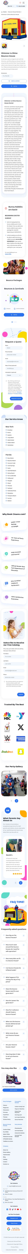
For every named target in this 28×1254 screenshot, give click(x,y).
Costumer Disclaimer (11, 1250)
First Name (5, 653)
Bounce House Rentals (14, 12)
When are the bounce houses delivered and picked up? (13, 1024)
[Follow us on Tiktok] (13, 1209)
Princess (5, 1112)
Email (6, 358)
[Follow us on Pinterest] (15, 1209)
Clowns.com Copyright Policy (14, 1244)
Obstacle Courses (7, 1136)
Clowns (5, 1105)
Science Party (6, 1119)
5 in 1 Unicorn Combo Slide (8, 1087)
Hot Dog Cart (18, 1115)
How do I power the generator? (12, 1002)
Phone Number (8, 352)
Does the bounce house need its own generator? (12, 991)
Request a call (14, 1218)
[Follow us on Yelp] (20, 1209)
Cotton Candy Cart (20, 1106)
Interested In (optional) (10, 372)
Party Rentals (18, 1124)
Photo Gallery (6, 1152)
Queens (9, 435)
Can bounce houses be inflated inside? (13, 969)
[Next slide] (24, 29)
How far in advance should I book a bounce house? (12, 1012)
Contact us (6, 1164)
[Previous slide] (4, 29)
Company (5, 1146)
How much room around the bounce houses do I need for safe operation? (12, 948)
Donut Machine (19, 1119)
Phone (4, 674)
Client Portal (14, 1223)
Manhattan (10, 445)
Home (5, 12)
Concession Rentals (18, 1102)
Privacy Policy (18, 393)
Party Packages (7, 1101)
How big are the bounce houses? (11, 936)
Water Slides (6, 1134)
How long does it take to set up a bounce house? (13, 1056)
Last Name (5, 661)
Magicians (6, 1107)
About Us (5, 1150)
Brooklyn (9, 430)
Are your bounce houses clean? (11, 1046)
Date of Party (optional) (10, 365)
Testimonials (6, 1154)
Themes (5, 1117)
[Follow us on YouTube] (18, 1209)
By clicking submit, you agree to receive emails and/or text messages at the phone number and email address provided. (14, 684)
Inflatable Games (7, 1139)
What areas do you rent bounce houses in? (12, 1035)
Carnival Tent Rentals (18, 1136)
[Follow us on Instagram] (10, 1209)
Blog (4, 1157)
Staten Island (10, 442)
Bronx (9, 432)
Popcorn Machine (19, 1109)
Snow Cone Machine (18, 1112)
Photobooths (18, 1128)
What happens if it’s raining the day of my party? (13, 979)
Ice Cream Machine (20, 1117)
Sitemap (21, 1250)
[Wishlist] (20, 3)
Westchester (10, 440)
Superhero (6, 1114)
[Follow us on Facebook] (7, 1209)
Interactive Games (19, 1133)
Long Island (10, 437)
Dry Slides (5, 1132)
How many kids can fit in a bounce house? (13, 960)
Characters (6, 1110)
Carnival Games (19, 1130)
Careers (5, 1161)
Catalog (5, 1159)
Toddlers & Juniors (8, 1141)
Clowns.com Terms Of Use (14, 1241)
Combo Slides (6, 1129)
